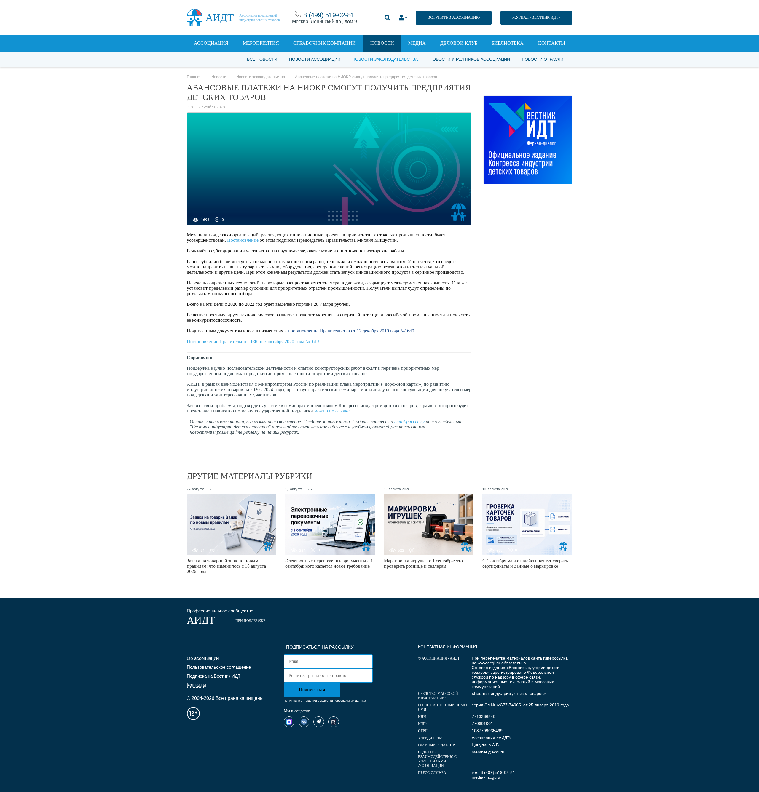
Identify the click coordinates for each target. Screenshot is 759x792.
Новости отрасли (542, 59)
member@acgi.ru (488, 752)
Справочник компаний (324, 43)
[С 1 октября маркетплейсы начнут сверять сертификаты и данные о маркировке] (527, 524)
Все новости (262, 59)
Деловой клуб (458, 43)
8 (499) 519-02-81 (328, 15)
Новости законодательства (385, 59)
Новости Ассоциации (314, 59)
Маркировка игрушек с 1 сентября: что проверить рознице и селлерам (423, 563)
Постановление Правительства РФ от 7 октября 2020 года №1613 (253, 341)
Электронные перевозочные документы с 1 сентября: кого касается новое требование (329, 563)
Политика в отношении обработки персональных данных (325, 700)
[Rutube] (333, 721)
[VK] (304, 721)
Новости (382, 43)
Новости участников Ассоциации (470, 59)
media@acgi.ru (486, 777)
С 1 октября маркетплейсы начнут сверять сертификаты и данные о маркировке (525, 563)
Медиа (417, 43)
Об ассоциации (203, 658)
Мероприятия (261, 43)
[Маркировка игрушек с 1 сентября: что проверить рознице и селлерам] (428, 524)
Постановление (243, 240)
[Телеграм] (318, 721)
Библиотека (508, 43)
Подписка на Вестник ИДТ (213, 676)
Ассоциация (211, 43)
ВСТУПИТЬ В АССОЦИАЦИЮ (454, 17)
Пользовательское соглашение (219, 667)
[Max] (289, 721)
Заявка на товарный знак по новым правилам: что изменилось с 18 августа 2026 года (226, 566)
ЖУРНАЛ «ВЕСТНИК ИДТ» (536, 17)
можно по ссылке (332, 410)
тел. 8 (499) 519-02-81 (493, 772)
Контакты (551, 43)
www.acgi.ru (489, 662)
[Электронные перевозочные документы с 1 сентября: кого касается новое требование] (330, 524)
